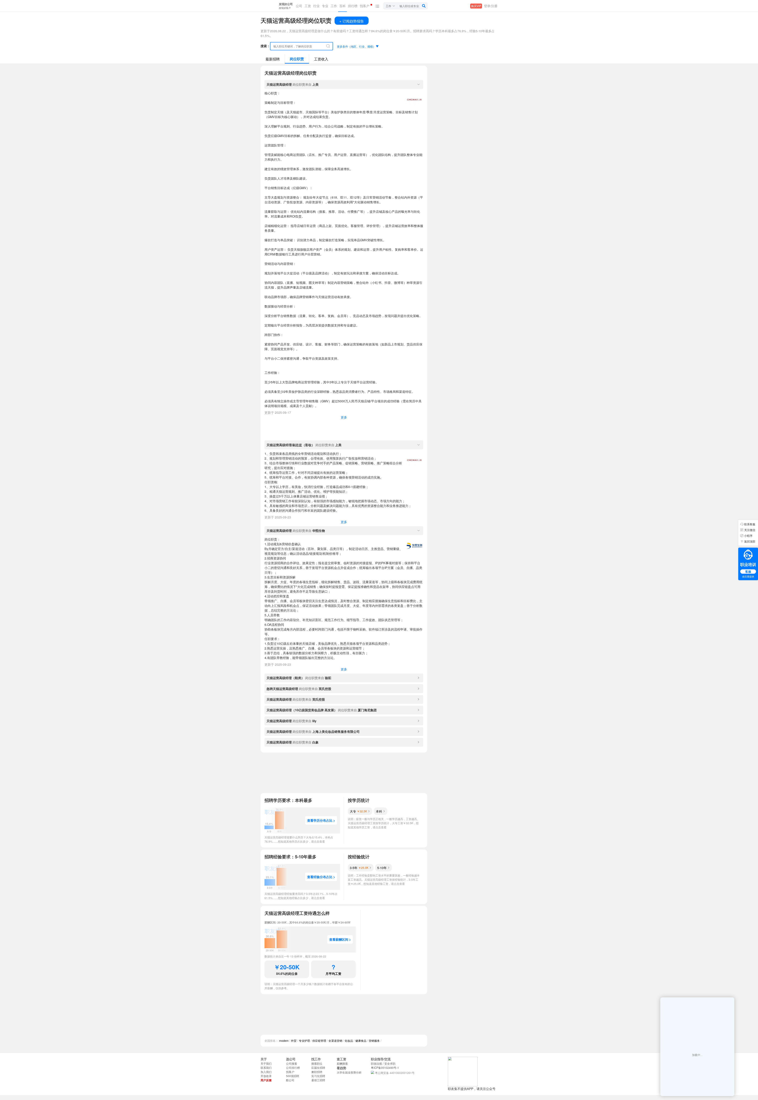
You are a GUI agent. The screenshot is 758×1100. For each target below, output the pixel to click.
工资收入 (321, 58)
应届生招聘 (318, 1068)
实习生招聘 (318, 1076)
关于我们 (266, 1063)
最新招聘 (272, 58)
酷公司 (290, 1080)
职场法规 (376, 1063)
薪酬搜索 (342, 1063)
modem (284, 1041)
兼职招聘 (316, 1072)
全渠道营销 (335, 1041)
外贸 (293, 1041)
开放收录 (266, 1076)
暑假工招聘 (318, 1080)
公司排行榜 (293, 1068)
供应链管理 (319, 1041)
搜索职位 (316, 1063)
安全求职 (389, 1063)
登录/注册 (490, 6)
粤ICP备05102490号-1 (385, 1068)
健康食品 (360, 1041)
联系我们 (266, 1068)
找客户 (290, 1072)
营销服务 (374, 1041)
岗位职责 (297, 58)
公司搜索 (291, 1063)
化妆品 (349, 1041)
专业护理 (304, 1041)
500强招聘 (292, 1076)
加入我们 (266, 1072)
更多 (344, 417)
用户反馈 (266, 1080)
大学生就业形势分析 (349, 1072)
